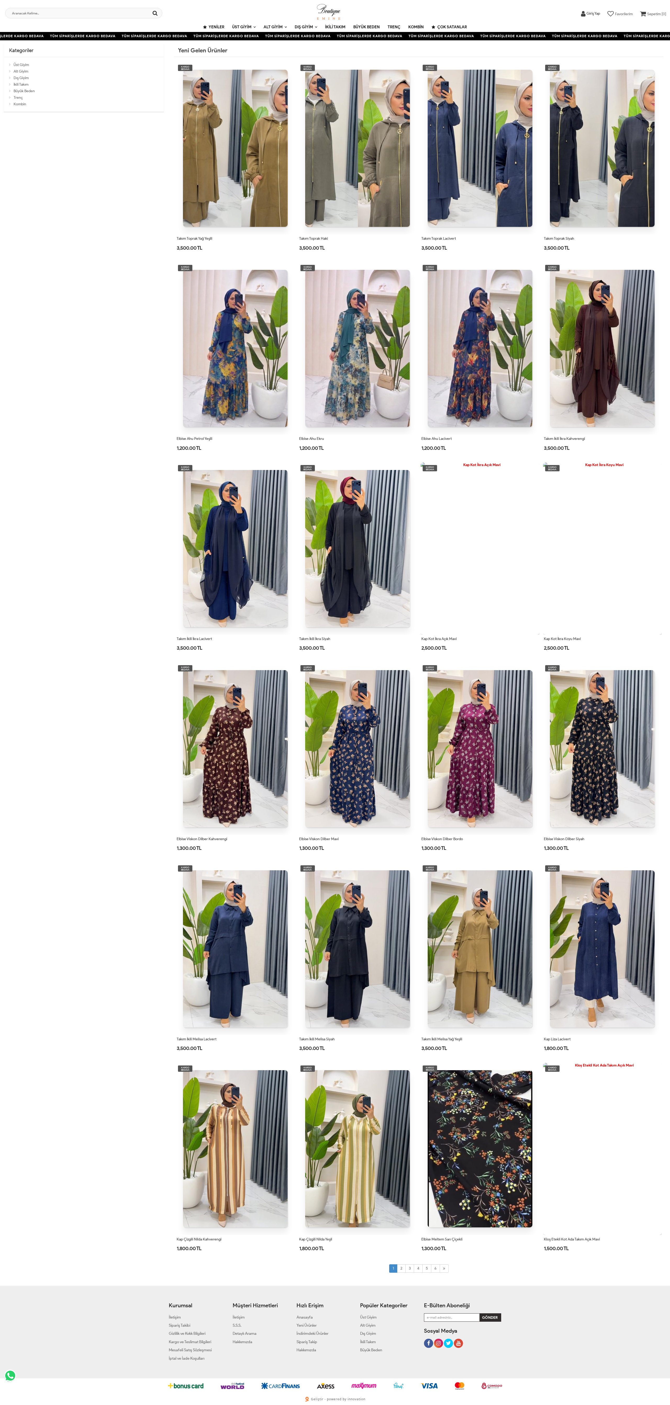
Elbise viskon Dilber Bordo (442, 839)
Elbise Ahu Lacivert (436, 438)
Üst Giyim (242, 27)
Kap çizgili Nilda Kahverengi (199, 1239)
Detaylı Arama (244, 1333)
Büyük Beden (366, 27)
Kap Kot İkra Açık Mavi (439, 639)
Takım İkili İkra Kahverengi (564, 438)
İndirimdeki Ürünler (312, 1333)
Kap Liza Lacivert (557, 1039)
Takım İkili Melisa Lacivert (196, 1039)
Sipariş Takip (307, 1342)
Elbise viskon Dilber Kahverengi (202, 839)
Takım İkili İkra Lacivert (194, 639)
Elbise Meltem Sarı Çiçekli (441, 1239)
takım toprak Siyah (559, 238)
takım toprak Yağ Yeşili (194, 238)
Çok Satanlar (452, 27)
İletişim (175, 1317)
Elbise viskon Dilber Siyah (564, 839)
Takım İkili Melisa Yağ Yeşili (441, 1039)
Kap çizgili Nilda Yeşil (315, 1239)
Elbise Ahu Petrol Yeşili (194, 438)
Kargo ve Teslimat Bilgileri (190, 1342)
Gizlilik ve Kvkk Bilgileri (187, 1333)
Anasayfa (305, 1317)
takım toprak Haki (313, 238)
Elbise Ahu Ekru (311, 438)
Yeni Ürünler (307, 1325)
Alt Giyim (273, 27)
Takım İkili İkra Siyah (314, 639)
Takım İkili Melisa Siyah (317, 1039)
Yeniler (216, 27)
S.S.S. (237, 1325)
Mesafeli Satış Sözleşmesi (190, 1350)
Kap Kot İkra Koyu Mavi (562, 639)
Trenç (394, 27)
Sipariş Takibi (179, 1325)
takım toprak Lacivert (438, 238)
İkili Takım (335, 27)
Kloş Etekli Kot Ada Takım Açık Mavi (572, 1239)
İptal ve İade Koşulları (186, 1358)
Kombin (416, 27)
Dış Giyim (304, 27)
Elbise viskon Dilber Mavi (319, 839)
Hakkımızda (242, 1342)
